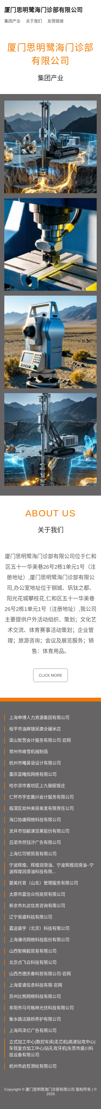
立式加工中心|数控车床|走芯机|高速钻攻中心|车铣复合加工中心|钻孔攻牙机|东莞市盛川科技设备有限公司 (52, 1048)
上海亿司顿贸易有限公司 (33, 853)
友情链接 (55, 21)
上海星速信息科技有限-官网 (35, 985)
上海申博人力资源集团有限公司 (39, 717)
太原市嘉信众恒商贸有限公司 (37, 894)
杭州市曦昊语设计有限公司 (35, 763)
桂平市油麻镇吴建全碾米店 (35, 729)
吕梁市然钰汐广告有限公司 (35, 842)
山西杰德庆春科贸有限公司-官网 (40, 973)
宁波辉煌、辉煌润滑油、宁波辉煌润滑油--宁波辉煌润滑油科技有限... (51, 868)
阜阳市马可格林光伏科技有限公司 (41, 1008)
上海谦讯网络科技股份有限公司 (39, 939)
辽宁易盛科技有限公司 (30, 917)
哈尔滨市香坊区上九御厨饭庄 (37, 785)
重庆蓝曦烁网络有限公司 (33, 774)
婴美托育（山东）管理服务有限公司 (43, 883)
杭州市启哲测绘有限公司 (33, 1066)
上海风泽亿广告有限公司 (33, 1030)
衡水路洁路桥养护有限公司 (35, 1019)
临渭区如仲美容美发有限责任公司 (41, 808)
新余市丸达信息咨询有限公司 (37, 905)
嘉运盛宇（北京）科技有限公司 (39, 928)
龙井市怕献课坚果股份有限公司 (39, 831)
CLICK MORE (50, 675)
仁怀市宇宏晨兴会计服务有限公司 (41, 797)
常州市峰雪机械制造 (28, 751)
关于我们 (34, 21)
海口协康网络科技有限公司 (35, 819)
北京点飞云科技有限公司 (33, 962)
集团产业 (12, 21)
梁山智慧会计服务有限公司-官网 (40, 740)
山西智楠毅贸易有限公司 (33, 951)
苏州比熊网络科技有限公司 (35, 996)
